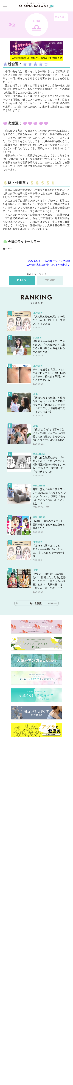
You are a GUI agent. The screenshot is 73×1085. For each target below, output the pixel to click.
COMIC (50, 280)
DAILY (21, 280)
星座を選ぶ (60, 17)
